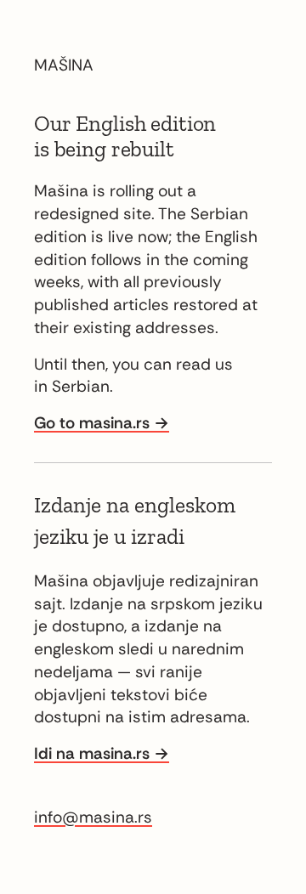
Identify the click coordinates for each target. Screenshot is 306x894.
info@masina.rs (93, 817)
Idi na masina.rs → (101, 753)
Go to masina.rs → (101, 422)
